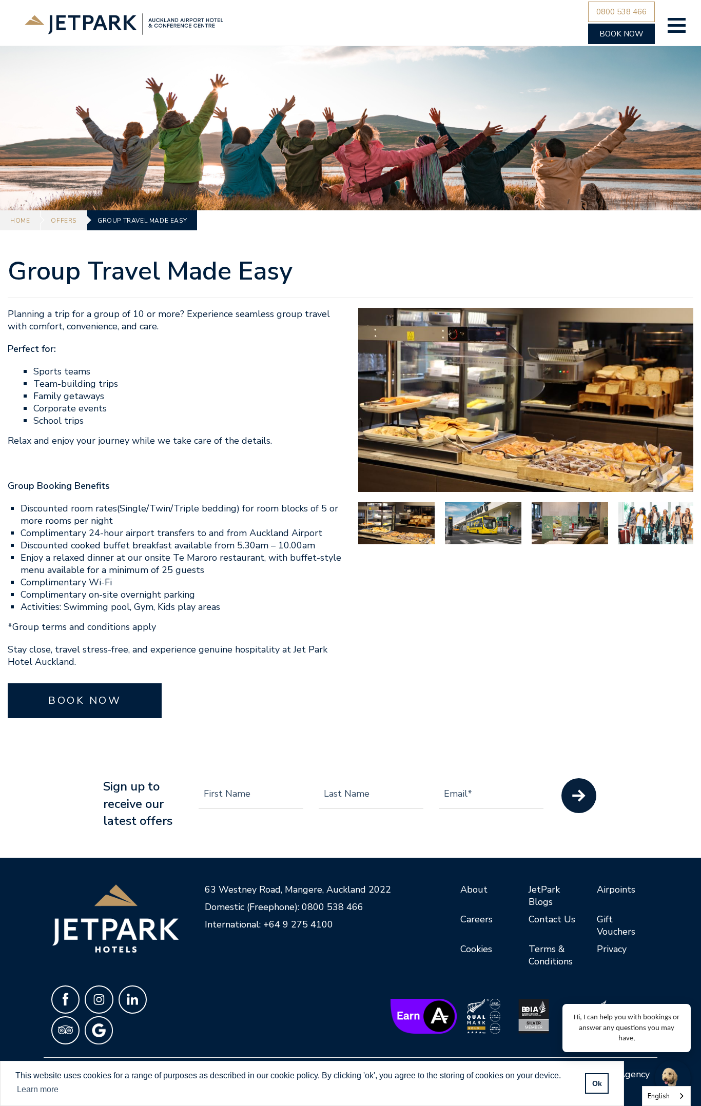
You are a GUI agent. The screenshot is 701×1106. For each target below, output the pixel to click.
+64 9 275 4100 (298, 924)
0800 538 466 (332, 907)
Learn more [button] (38, 1089)
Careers (476, 919)
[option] (525, 400)
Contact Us (552, 919)
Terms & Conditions (551, 955)
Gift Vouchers (616, 925)
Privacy (612, 949)
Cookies (476, 949)
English (659, 1096)
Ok (597, 1083)
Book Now (84, 700)
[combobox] (666, 1096)
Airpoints (616, 889)
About (474, 889)
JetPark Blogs (544, 895)
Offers (63, 220)
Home (20, 220)
